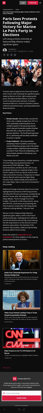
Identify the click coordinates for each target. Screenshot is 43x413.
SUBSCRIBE (32, 3)
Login (23, 3)
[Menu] (40, 2)
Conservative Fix (8, 9)
